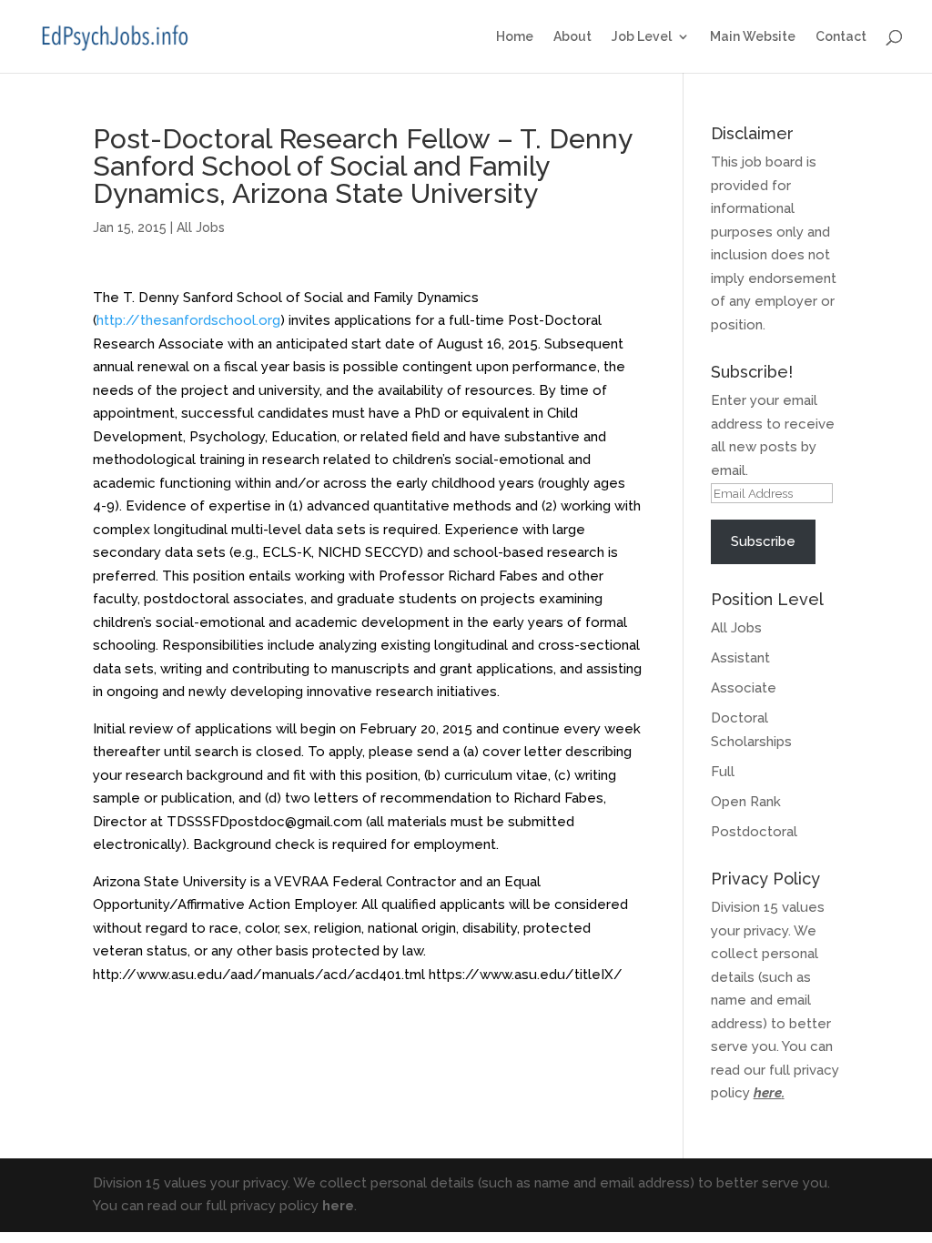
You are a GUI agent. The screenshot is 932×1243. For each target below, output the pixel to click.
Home (514, 37)
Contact (841, 37)
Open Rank (746, 801)
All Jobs (201, 227)
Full (722, 771)
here (768, 1093)
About (572, 37)
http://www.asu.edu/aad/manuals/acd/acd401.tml (259, 974)
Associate (743, 688)
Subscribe (763, 541)
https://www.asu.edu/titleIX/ (526, 974)
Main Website (752, 37)
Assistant (740, 658)
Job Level (642, 37)
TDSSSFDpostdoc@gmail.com (264, 822)
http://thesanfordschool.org (188, 320)
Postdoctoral (754, 832)
